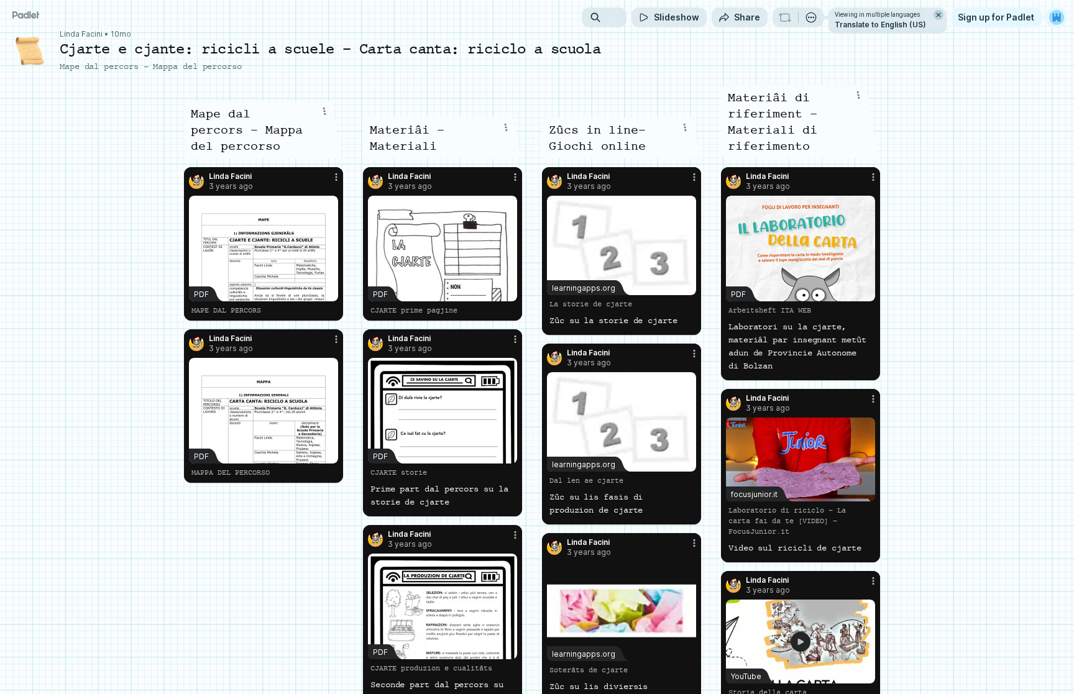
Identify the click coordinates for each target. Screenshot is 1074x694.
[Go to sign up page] (1057, 17)
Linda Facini (81, 34)
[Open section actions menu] (324, 111)
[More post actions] (336, 177)
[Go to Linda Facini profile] (196, 181)
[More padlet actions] (811, 17)
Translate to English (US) (880, 24)
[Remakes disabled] (785, 17)
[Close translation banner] (938, 15)
